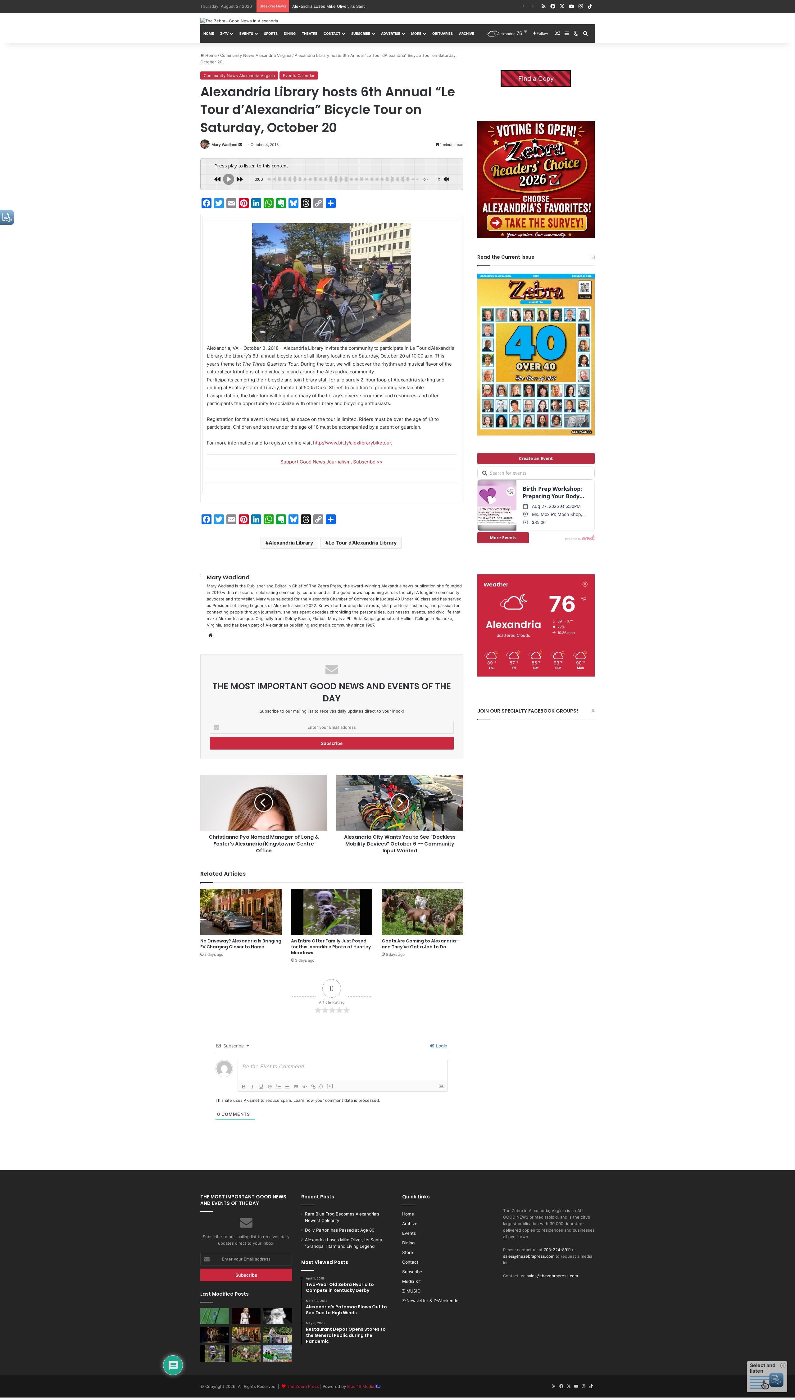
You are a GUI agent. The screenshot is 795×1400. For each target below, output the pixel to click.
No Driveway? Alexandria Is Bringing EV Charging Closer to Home (240, 944)
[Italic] (252, 1086)
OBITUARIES (442, 33)
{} (321, 1086)
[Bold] (243, 1086)
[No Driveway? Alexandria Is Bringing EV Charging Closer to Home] (241, 912)
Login (441, 1045)
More (416, 33)
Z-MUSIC (411, 1290)
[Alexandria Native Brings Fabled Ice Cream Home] (277, 1335)
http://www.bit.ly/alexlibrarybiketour (352, 443)
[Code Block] (304, 1086)
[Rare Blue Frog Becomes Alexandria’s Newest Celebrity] (214, 1316)
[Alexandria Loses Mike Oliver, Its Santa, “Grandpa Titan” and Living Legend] (277, 1316)
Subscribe (360, 33)
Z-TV (224, 33)
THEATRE (309, 33)
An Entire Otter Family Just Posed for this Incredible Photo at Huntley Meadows (331, 947)
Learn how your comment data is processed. (336, 1100)
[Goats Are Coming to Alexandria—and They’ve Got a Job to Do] (422, 912)
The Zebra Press (303, 1386)
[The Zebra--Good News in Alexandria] (239, 20)
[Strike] (270, 1086)
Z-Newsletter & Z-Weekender (431, 1300)
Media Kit (411, 1281)
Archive (466, 33)
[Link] (313, 1086)
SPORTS (271, 33)
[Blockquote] (296, 1086)
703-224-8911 (557, 1249)
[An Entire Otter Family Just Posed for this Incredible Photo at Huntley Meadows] (331, 912)
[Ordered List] (278, 1086)
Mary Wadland (224, 144)
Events (246, 33)
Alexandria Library (291, 543)
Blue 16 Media (361, 1386)
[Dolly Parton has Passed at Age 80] (246, 1316)
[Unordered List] (287, 1086)
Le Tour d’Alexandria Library (363, 543)
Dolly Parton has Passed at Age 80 (340, 1230)
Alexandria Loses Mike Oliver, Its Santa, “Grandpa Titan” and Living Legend (364, 6)
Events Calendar (299, 75)
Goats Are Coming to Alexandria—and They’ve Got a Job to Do (421, 944)
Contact (332, 33)
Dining (290, 33)
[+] (330, 1086)
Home (208, 33)
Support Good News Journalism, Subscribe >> (331, 462)
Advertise (390, 33)
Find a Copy (536, 78)
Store (407, 1252)
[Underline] (261, 1086)
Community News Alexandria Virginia (255, 55)
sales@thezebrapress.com (528, 1256)
